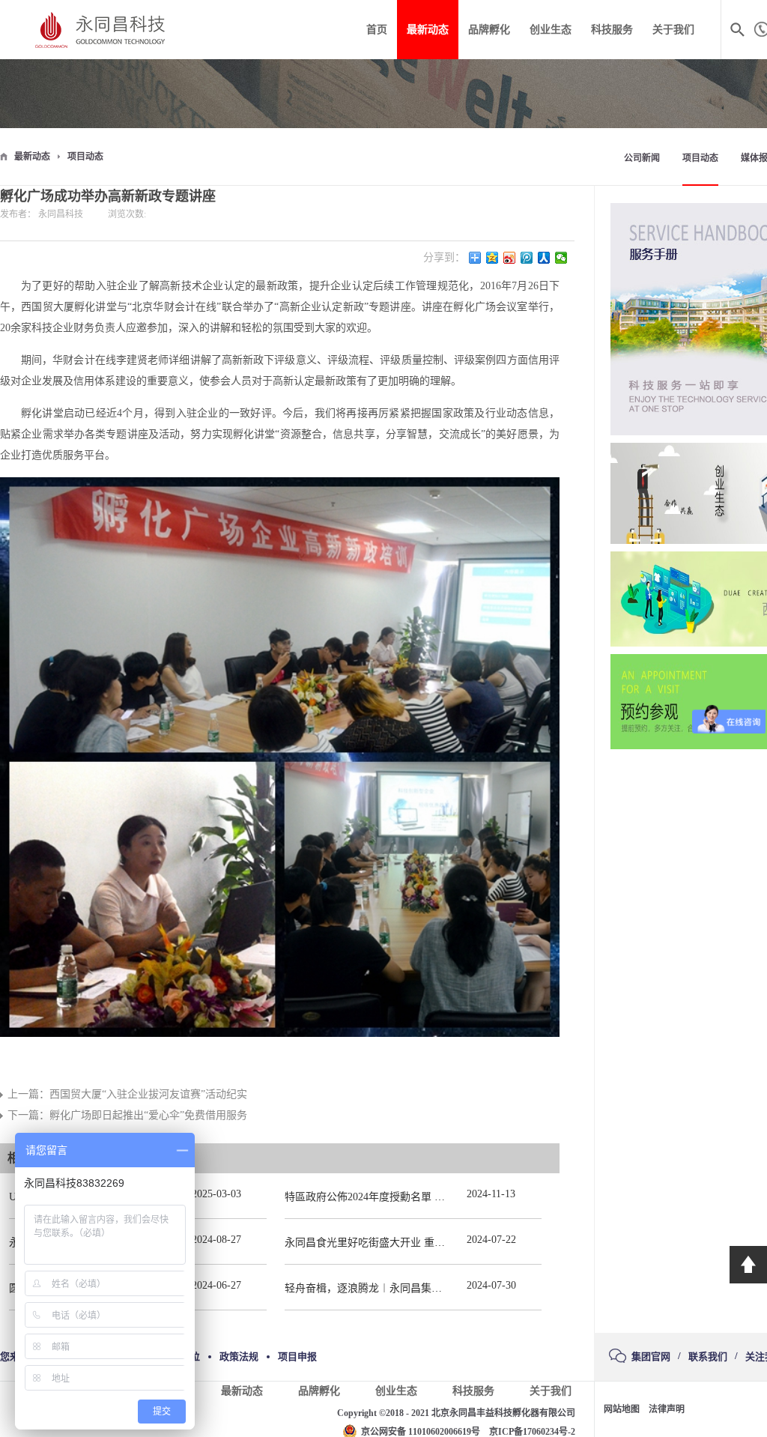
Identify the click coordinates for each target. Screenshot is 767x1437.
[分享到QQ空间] (492, 258)
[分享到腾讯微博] (527, 258)
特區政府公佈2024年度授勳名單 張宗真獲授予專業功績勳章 (422, 1196)
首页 (376, 29)
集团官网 (650, 1356)
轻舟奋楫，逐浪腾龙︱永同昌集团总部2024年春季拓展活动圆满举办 (442, 1288)
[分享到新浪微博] (509, 258)
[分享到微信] (561, 258)
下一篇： (127, 1115)
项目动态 (85, 156)
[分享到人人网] (544, 258)
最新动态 (32, 156)
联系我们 (707, 1356)
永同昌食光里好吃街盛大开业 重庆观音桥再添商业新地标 (417, 1242)
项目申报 (297, 1356)
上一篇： (127, 1094)
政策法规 (238, 1356)
